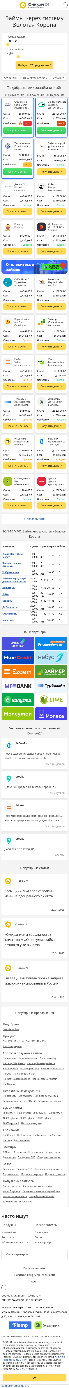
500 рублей (9, 1112)
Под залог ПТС (24, 1169)
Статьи (38, 1237)
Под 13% (41, 1041)
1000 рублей (24, 1112)
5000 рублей (55, 1112)
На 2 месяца (24, 1135)
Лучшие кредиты (12, 1046)
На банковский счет (24, 1073)
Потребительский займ (41, 1196)
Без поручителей (12, 1101)
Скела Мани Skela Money (12, 556)
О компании (41, 1232)
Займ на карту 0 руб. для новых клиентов (14, 580)
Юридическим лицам (49, 1157)
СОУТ (34, 1281)
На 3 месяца (39, 1135)
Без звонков (25, 1201)
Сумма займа (16, 95)
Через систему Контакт (44, 1078)
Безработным (52, 1152)
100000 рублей (11, 1123)
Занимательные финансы (11, 565)
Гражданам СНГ (26, 1157)
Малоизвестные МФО (15, 1196)
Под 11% (19, 1041)
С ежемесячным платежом (37, 1186)
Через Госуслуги (11, 1191)
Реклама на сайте (34, 1268)
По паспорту (9, 1095)
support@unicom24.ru (15, 1385)
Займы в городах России (14, 1242)
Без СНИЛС (30, 1101)
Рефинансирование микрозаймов (41, 1191)
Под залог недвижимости (48, 1169)
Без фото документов (46, 1095)
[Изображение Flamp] (20, 1325)
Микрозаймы (8, 1232)
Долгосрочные (22, 1140)
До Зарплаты (9, 607)
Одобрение (57, 95)
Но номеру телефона (52, 1068)
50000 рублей (44, 1118)
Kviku (5, 594)
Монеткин (8, 620)
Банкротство (8, 1237)
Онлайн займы (11, 1029)
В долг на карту (48, 1058)
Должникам (9, 1157)
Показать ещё (34, 519)
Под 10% (7, 1041)
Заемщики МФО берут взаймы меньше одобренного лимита (29, 893)
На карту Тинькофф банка (41, 1063)
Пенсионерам (35, 1152)
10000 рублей (10, 1118)
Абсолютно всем (12, 1186)
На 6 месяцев (56, 1135)
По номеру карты (29, 1068)
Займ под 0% (10, 1201)
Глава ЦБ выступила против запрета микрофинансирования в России (33, 980)
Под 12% (30, 1041)
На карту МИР (10, 1068)
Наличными (9, 1058)
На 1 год (7, 1140)
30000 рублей (27, 1118)
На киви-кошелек (27, 1058)
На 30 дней (9, 1135)
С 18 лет (7, 1152)
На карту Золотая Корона (16, 1078)
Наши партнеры (43, 1242)
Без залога (8, 1169)
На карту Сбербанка (14, 1063)
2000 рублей (39, 1112)
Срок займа (37, 95)
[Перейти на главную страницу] (34, 5)
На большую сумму (31, 1123)
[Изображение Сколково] (47, 1325)
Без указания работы (49, 1101)
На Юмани (9, 1084)
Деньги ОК (8, 587)
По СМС (7, 1073)
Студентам (20, 1152)
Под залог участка (55, 1174)
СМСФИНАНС (9, 613)
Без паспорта (25, 1095)
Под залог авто (11, 1174)
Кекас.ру (7, 600)
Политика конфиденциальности (34, 1275)
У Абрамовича (10, 572)
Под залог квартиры (32, 1174)
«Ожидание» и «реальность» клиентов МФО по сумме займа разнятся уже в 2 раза (29, 939)
